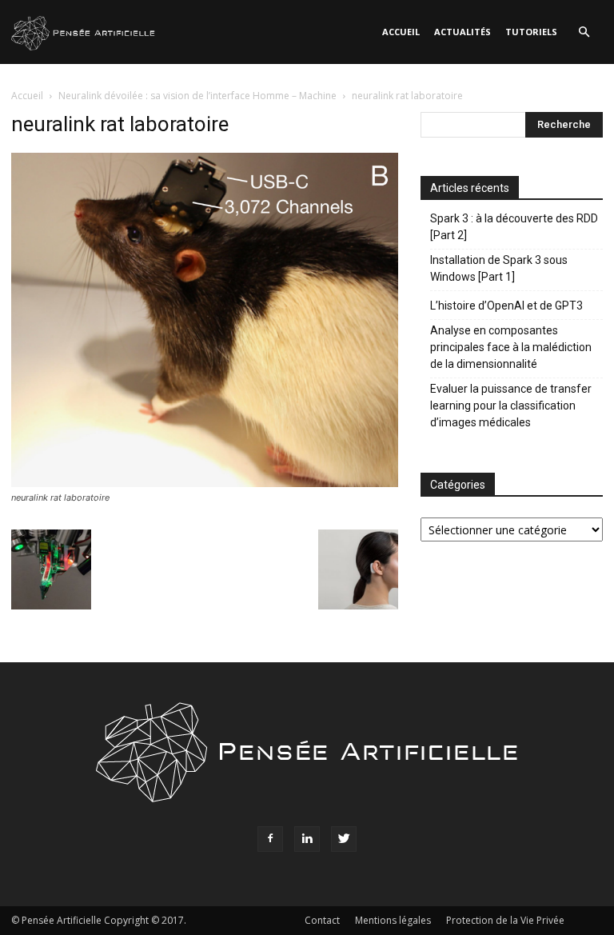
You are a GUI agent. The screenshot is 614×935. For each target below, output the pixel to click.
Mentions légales (393, 920)
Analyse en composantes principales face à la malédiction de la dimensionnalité (511, 347)
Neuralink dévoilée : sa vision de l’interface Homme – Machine (197, 95)
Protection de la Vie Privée (505, 920)
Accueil (401, 32)
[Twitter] (344, 839)
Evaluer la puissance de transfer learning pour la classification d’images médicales (511, 405)
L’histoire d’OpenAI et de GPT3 (506, 305)
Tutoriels (531, 32)
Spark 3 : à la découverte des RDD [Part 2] (514, 227)
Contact (322, 920)
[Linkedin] (307, 839)
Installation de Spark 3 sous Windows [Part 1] (499, 268)
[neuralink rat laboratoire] (204, 482)
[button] (583, 32)
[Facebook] (270, 839)
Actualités (462, 32)
